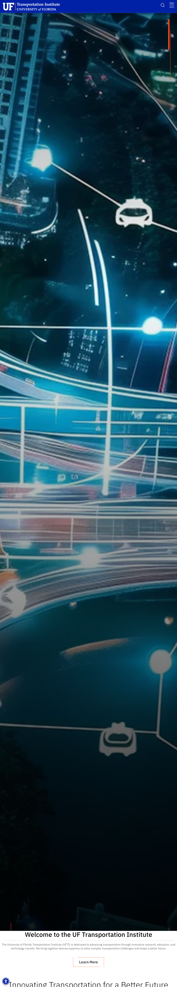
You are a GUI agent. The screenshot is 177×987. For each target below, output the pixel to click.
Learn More (88, 962)
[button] (5, 981)
